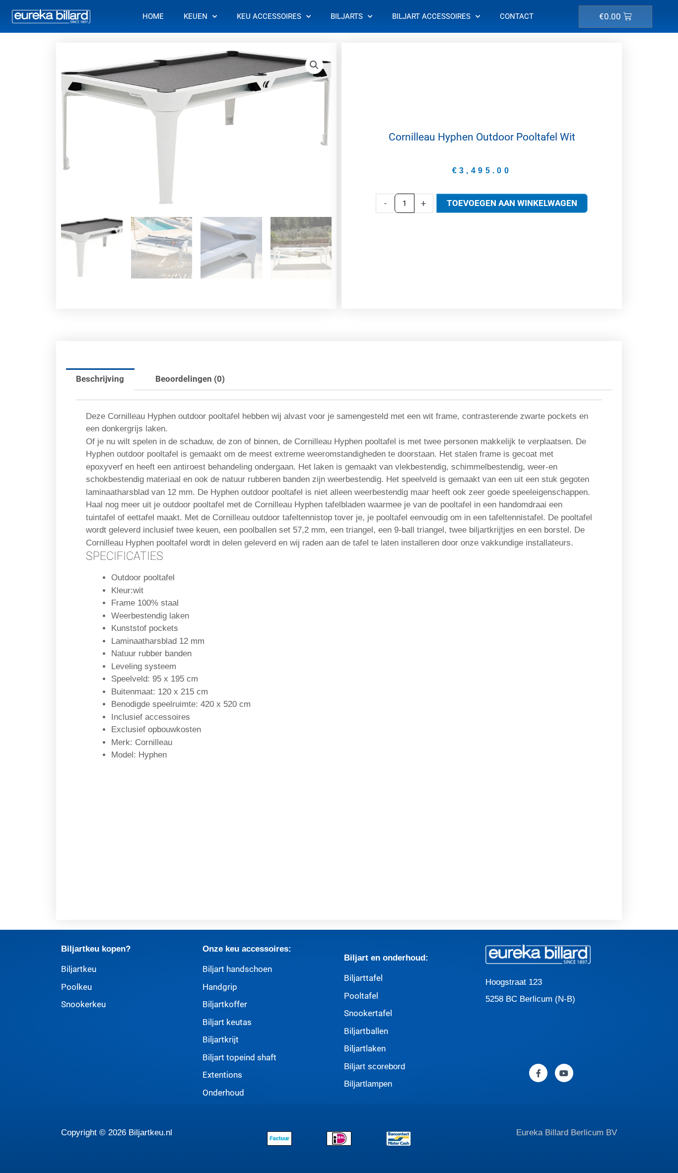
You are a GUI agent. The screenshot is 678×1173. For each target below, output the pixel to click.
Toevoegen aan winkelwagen (512, 203)
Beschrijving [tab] (100, 379)
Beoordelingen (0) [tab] (190, 379)
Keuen (195, 16)
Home (153, 16)
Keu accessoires (269, 16)
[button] (314, 65)
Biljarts (347, 16)
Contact (517, 16)
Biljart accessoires (431, 16)
